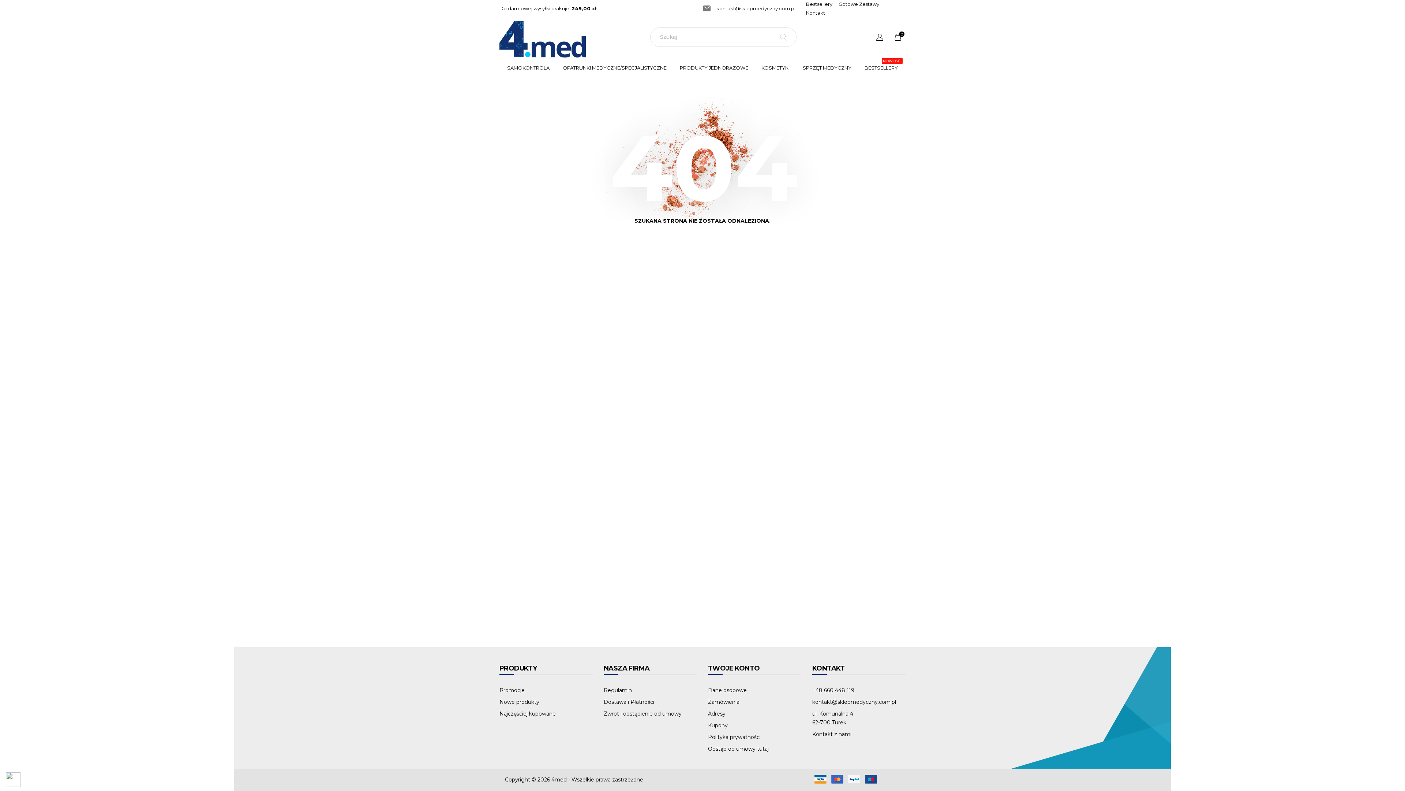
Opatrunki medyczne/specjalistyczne (616, 65)
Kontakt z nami (831, 734)
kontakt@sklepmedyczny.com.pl (755, 8)
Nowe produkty (519, 702)
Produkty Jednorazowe (716, 65)
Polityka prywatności (734, 737)
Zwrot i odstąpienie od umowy (643, 713)
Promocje (512, 690)
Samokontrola (528, 68)
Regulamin (618, 690)
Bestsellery (819, 4)
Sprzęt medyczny (827, 68)
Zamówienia (723, 702)
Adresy (717, 713)
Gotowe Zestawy (859, 4)
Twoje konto (734, 668)
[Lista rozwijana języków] (879, 38)
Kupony (718, 725)
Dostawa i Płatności (629, 702)
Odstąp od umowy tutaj (738, 749)
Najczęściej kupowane (527, 713)
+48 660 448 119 (833, 690)
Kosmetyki (775, 68)
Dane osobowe (727, 690)
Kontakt (815, 13)
